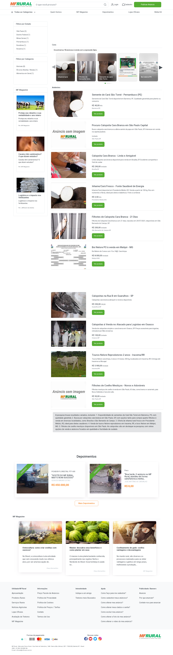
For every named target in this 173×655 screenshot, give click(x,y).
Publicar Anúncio (148, 4)
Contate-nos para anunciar (150, 602)
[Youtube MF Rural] (90, 639)
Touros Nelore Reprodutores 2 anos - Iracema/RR (118, 354)
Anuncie (142, 593)
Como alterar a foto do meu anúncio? (116, 617)
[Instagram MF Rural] (100, 639)
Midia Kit (158, 12)
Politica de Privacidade (46, 598)
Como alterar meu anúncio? (112, 602)
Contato (40, 612)
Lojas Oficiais (134, 12)
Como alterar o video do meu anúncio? (116, 621)
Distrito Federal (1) (23, 35)
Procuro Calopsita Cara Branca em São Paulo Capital (120, 125)
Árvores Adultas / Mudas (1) (26, 70)
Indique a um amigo (84, 593)
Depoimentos (108, 12)
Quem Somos (56, 12)
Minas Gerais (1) (22, 38)
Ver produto (98, 114)
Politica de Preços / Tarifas (48, 607)
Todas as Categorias (23, 12)
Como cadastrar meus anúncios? (114, 598)
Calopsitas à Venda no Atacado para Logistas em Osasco (123, 324)
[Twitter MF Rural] (95, 639)
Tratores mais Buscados (86, 598)
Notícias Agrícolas (19, 607)
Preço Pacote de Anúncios (48, 593)
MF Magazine (82, 12)
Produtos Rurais (18, 598)
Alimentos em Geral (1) (25, 73)
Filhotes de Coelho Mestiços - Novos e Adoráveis (118, 385)
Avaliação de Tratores (21, 617)
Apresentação (17, 593)
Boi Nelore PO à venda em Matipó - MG (112, 247)
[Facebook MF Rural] (86, 639)
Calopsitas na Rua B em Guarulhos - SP (112, 295)
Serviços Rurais (18, 602)
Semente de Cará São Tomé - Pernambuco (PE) (117, 94)
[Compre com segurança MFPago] (15, 639)
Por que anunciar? (146, 598)
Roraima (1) (20, 49)
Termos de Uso (43, 617)
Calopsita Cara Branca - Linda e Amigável (114, 155)
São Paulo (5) (21, 31)
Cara (54, 45)
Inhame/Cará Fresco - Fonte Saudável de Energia (118, 186)
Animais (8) (20, 66)
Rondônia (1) (21, 45)
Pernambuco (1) (22, 42)
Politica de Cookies (45, 602)
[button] (105, 4)
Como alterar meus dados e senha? (115, 607)
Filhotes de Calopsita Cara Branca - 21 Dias (115, 216)
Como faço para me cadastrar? (113, 593)
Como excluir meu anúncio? (112, 612)
